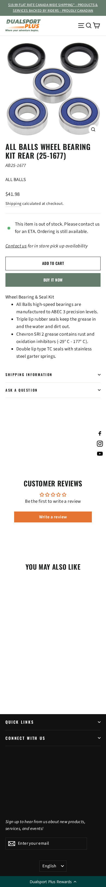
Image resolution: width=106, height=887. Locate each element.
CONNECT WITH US (25, 738)
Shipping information (28, 374)
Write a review (53, 517)
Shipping (13, 203)
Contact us (16, 246)
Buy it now (53, 280)
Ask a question (21, 390)
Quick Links (19, 722)
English (49, 866)
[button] (53, 881)
